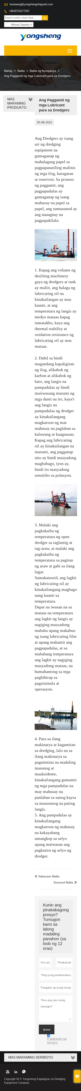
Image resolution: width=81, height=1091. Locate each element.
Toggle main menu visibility (70, 51)
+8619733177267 (19, 11)
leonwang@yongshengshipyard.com (31, 4)
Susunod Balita (63, 882)
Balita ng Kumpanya (43, 70)
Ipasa (46, 1029)
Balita (21, 70)
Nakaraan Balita (47, 876)
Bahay (8, 70)
